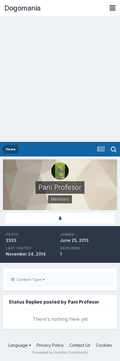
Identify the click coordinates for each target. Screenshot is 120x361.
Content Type (28, 279)
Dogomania (22, 8)
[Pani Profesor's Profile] (60, 218)
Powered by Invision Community (60, 352)
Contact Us (79, 345)
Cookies (104, 345)
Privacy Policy (50, 345)
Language (18, 345)
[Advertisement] (60, 79)
